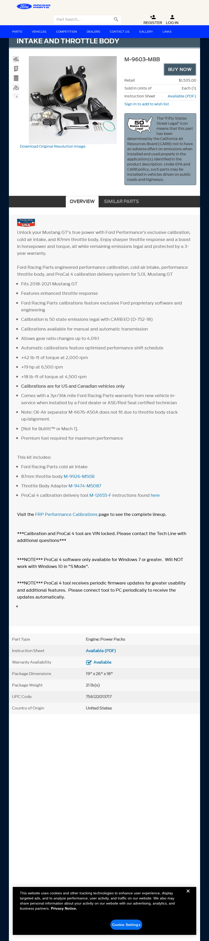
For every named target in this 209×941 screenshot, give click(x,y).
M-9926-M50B (79, 476)
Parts (17, 32)
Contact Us (119, 32)
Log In (172, 20)
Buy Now (180, 69)
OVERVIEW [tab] (82, 201)
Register (152, 20)
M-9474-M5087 (85, 486)
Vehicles (39, 32)
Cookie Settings (126, 925)
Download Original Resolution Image (52, 146)
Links (167, 32)
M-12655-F (100, 495)
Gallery (146, 32)
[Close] (188, 895)
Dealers (93, 32)
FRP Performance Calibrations (66, 514)
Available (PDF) (182, 96)
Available (102, 662)
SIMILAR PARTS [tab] (121, 201)
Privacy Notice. (64, 908)
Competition (66, 32)
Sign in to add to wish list (146, 104)
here (155, 495)
